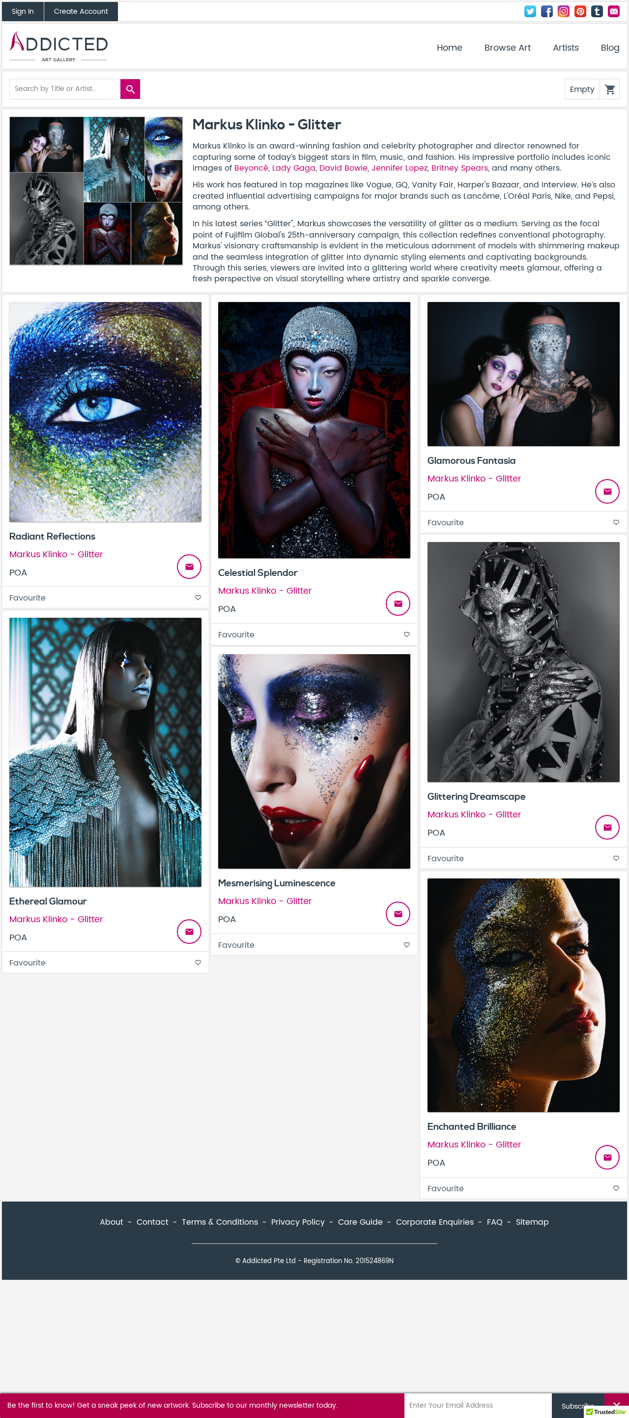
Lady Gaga (293, 168)
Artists (566, 48)
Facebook (547, 11)
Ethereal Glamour (48, 901)
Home (449, 48)
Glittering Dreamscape (477, 797)
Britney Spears (459, 168)
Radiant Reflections (52, 537)
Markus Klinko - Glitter (56, 554)
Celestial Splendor (258, 573)
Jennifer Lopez (400, 168)
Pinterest (580, 11)
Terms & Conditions (220, 1222)
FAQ (495, 1222)
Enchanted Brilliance (472, 1127)
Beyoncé (251, 168)
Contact (614, 11)
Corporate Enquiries (435, 1222)
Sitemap (532, 1222)
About (111, 1222)
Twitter (530, 11)
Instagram (564, 11)
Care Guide (360, 1222)
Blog (610, 48)
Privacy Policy (298, 1222)
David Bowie (343, 168)
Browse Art (508, 48)
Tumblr (597, 11)
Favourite (105, 598)
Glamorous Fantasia (472, 461)
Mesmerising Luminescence (277, 883)
